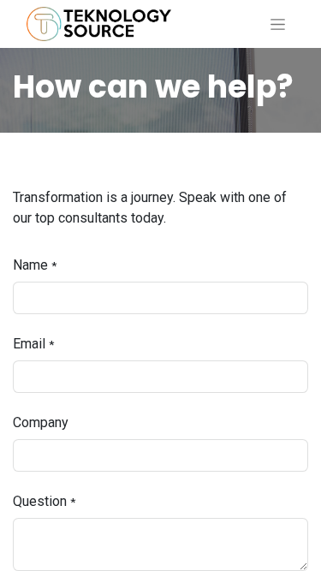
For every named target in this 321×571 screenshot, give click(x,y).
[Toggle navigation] (277, 24)
